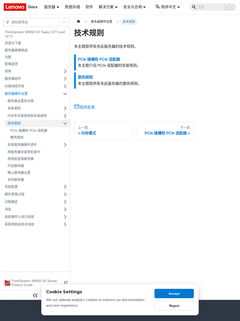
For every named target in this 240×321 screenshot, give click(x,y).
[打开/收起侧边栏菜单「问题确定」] (65, 202)
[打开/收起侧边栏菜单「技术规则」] (65, 123)
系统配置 (11, 186)
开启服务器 (16, 166)
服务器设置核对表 (21, 101)
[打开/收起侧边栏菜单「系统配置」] (65, 187)
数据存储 (72, 7)
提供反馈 (87, 107)
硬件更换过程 (14, 194)
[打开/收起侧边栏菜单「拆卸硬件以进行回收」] (65, 217)
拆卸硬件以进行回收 (19, 217)
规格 (8, 71)
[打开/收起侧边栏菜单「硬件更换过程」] (65, 194)
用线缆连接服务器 (21, 158)
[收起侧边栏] (35, 295)
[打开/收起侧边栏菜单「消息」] (65, 209)
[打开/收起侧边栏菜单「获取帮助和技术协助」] (65, 224)
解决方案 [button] (106, 7)
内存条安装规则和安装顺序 (27, 115)
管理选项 (11, 64)
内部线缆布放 (14, 86)
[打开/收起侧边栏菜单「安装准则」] (65, 108)
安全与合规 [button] (132, 7)
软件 (89, 7)
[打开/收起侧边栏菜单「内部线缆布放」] (65, 86)
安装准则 (14, 108)
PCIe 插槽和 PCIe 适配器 (28, 130)
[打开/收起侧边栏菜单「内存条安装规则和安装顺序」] (65, 116)
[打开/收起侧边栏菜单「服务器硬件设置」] (65, 94)
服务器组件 (13, 78)
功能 (8, 57)
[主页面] (78, 21)
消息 (8, 209)
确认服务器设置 (19, 172)
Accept (174, 293)
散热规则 (16, 137)
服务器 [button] (49, 7)
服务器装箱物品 (16, 50)
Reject (174, 306)
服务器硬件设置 (16, 93)
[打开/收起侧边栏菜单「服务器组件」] (65, 78)
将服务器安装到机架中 (24, 152)
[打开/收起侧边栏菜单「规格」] (65, 71)
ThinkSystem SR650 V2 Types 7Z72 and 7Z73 (35, 34)
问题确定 (11, 202)
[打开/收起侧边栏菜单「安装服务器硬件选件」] (65, 145)
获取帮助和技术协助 (19, 224)
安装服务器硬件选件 (22, 144)
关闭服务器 (16, 179)
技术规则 (14, 123)
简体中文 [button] (168, 7)
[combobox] (11, 22)
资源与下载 (13, 43)
